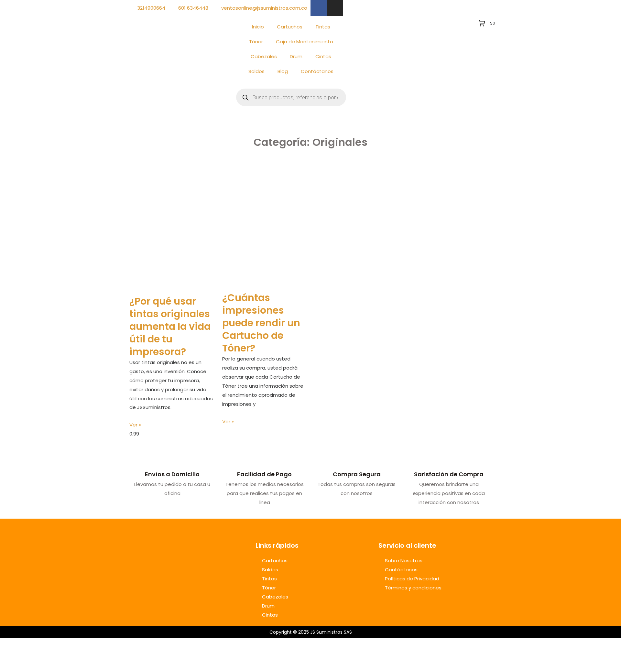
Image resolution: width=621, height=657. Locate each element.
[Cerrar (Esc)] (49, 644)
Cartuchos (289, 26)
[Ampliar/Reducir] (6, 644)
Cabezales (264, 56)
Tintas (322, 26)
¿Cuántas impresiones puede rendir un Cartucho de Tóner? (261, 323)
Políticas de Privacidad (412, 578)
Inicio (258, 26)
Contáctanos (317, 71)
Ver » (135, 424)
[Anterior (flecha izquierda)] (6, 654)
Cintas (323, 56)
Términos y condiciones (413, 587)
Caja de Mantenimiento (304, 41)
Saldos (256, 71)
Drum (296, 56)
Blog (283, 71)
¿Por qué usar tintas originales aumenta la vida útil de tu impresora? (170, 326)
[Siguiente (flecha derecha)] (20, 654)
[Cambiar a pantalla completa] (20, 644)
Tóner (256, 41)
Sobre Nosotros (403, 560)
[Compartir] (34, 644)
